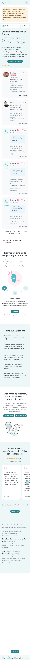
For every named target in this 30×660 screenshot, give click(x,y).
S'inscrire (15, 311)
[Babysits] (6, 3)
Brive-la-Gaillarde (7, 560)
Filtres (26, 26)
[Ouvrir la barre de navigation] (26, 2)
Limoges (11, 556)
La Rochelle (5, 558)
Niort (23, 558)
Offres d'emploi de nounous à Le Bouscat (14, 527)
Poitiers (18, 556)
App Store (9, 415)
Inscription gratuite (15, 61)
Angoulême (17, 560)
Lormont (10, 545)
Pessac (18, 543)
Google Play (21, 415)
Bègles (4, 545)
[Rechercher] (3, 26)
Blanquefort (6, 547)
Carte (16, 651)
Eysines (21, 545)
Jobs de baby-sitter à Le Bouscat (12, 525)
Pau (22, 556)
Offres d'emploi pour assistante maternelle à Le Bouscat (11, 532)
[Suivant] (27, 482)
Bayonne (5, 563)
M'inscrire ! (15, 511)
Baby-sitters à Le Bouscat (9, 536)
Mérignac (12, 543)
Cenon (16, 545)
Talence (23, 543)
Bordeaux (5, 543)
